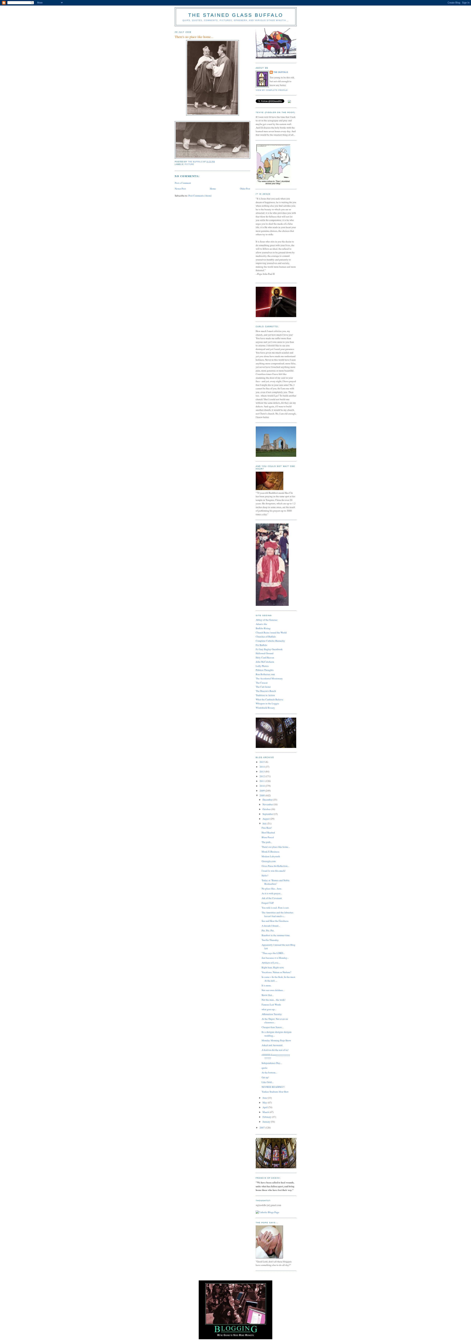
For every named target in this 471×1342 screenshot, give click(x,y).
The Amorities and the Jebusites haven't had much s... (277, 914)
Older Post (245, 188)
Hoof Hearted (268, 832)
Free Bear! (267, 827)
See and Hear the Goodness (275, 921)
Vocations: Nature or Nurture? (276, 972)
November (268, 804)
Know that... (268, 995)
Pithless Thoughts (265, 670)
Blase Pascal (268, 837)
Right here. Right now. (273, 967)
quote (264, 1067)
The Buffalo (280, 72)
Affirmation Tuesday (272, 1014)
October (267, 809)
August (266, 818)
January (267, 1121)
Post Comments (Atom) (199, 195)
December (268, 799)
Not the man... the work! (273, 999)
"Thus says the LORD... (273, 953)
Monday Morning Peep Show (276, 1040)
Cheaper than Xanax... (273, 1027)
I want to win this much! (274, 870)
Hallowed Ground (264, 653)
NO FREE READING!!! (273, 1087)
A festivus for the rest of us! (275, 1050)
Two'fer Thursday (270, 940)
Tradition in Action (265, 695)
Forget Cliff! (268, 903)
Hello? (265, 875)
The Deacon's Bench (266, 691)
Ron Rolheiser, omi (265, 674)
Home (213, 188)
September (268, 814)
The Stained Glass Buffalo (235, 15)
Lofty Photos (262, 666)
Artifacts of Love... (271, 962)
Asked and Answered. (272, 1045)
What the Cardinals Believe (269, 699)
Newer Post (180, 188)
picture (189, 164)
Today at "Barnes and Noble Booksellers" (275, 882)
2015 (262, 762)
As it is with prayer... (272, 893)
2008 (262, 795)
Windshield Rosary (265, 707)
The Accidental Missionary (269, 678)
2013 (262, 771)
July (265, 823)
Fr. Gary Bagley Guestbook (269, 649)
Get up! (265, 1077)
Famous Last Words (271, 1004)
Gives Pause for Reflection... (275, 866)
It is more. (266, 985)
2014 (262, 766)
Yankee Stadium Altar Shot (275, 1091)
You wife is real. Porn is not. (275, 907)
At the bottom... (269, 1072)
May (265, 1102)
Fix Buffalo (261, 645)
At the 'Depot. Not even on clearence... (275, 1020)
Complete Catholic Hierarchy (270, 640)
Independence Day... (272, 1063)
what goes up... (269, 1009)
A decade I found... (271, 925)
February (267, 1116)
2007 (262, 1127)
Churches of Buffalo (266, 636)
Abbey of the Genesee (266, 619)
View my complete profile (272, 90)
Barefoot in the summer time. (276, 935)
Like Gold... (267, 1082)
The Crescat (262, 682)
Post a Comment (183, 183)
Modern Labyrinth (271, 856)
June (265, 1097)
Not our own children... (273, 990)
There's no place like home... (276, 846)
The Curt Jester (263, 686)
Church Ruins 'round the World (271, 632)
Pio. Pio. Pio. (268, 930)
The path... (267, 842)
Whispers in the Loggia (267, 703)
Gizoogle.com (269, 861)
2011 (262, 781)
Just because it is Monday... (275, 957)
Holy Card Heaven (265, 657)
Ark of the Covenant (272, 898)
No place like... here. (272, 888)
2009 (262, 790)
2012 (262, 776)
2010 (262, 785)
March (266, 1112)
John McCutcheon (265, 661)
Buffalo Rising (263, 628)
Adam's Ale (261, 624)
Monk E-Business (270, 851)
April (265, 1107)
